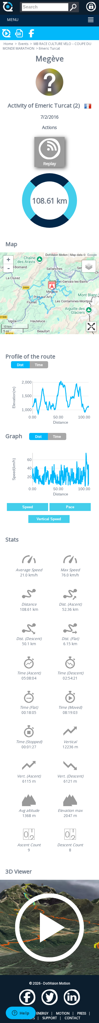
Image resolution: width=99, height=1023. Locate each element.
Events (23, 43)
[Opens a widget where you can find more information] (21, 1013)
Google (92, 254)
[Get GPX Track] (19, 33)
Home (8, 43)
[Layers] (89, 266)
